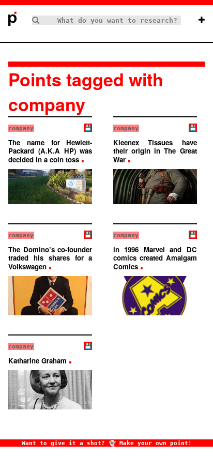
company (21, 128)
